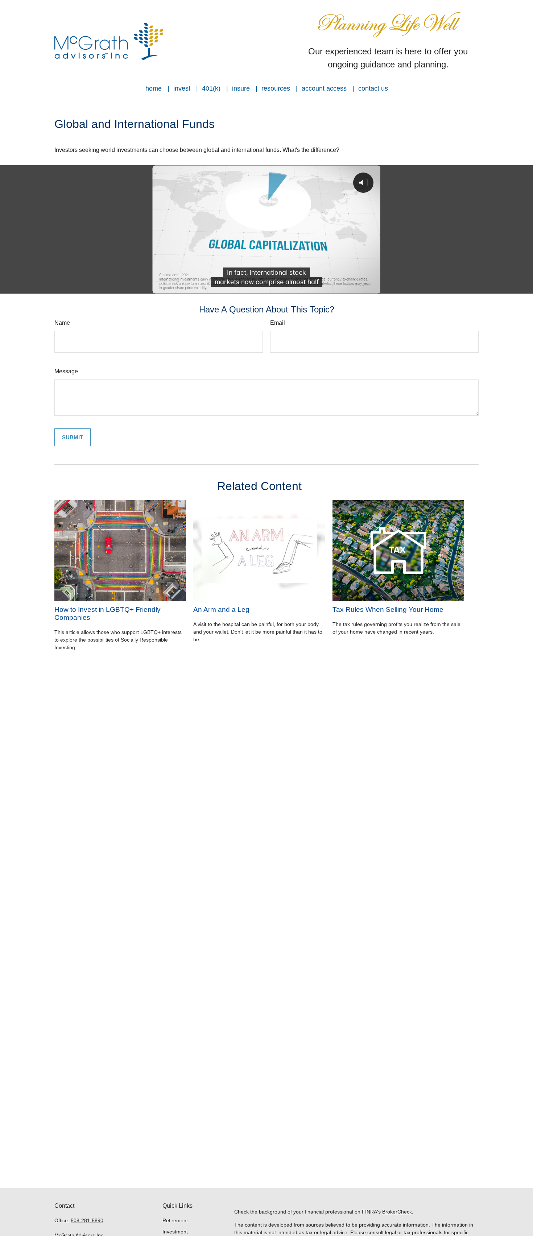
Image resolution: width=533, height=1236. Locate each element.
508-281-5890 (87, 1220)
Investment (175, 1232)
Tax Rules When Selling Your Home (387, 609)
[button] (154, 88)
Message (66, 371)
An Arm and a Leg (221, 609)
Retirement (175, 1220)
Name (62, 323)
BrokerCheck (397, 1212)
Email (277, 323)
